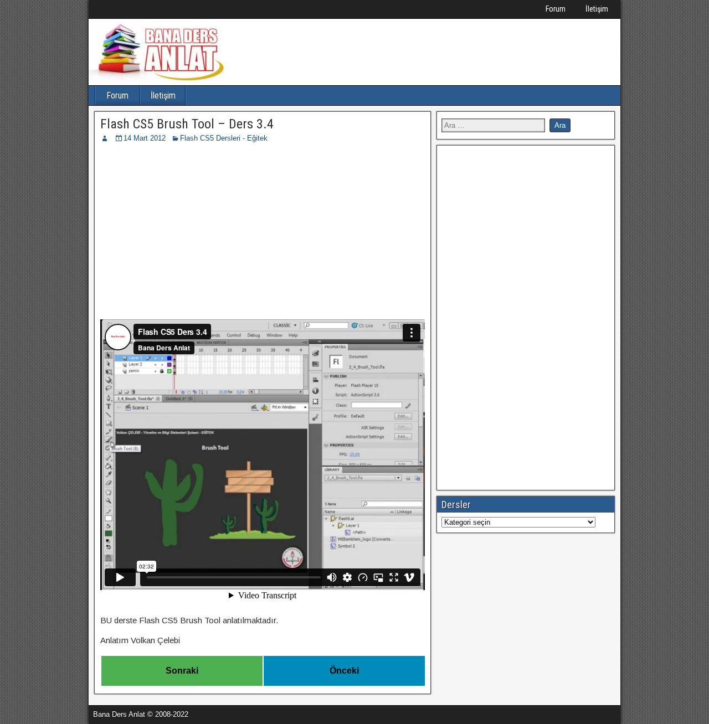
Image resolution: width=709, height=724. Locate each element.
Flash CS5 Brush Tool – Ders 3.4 (187, 124)
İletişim (596, 8)
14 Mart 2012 (145, 138)
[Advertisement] (262, 226)
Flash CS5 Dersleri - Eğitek (224, 138)
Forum (556, 8)
